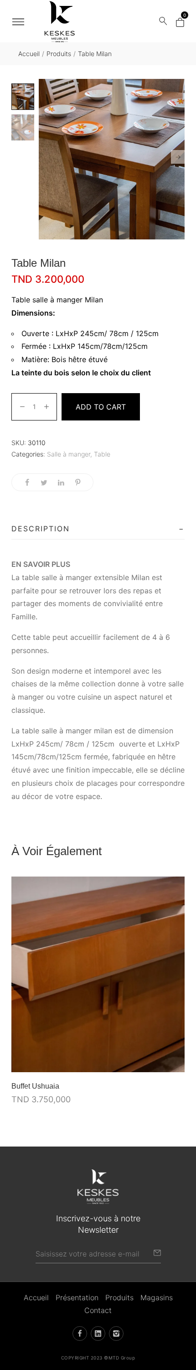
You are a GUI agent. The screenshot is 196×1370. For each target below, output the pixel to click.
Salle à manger (68, 454)
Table (102, 454)
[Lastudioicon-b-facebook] (79, 1333)
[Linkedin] (98, 1333)
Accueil (29, 53)
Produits (58, 53)
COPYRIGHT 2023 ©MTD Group (98, 1357)
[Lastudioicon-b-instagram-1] (116, 1333)
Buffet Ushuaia (35, 1086)
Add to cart (101, 406)
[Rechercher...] (163, 21)
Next (178, 157)
